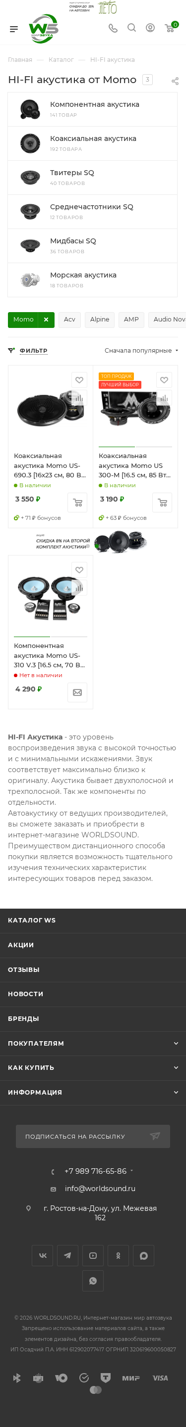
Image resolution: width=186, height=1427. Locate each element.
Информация (35, 1092)
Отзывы (24, 969)
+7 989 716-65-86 (95, 1171)
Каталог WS (32, 920)
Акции (21, 945)
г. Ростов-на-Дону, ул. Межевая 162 (100, 1213)
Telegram (67, 1255)
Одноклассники (118, 1255)
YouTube (93, 1255)
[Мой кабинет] (150, 29)
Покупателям (36, 1043)
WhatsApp (93, 1280)
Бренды (23, 1018)
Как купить (31, 1067)
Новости (26, 994)
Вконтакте (42, 1255)
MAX (143, 1255)
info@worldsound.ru (100, 1188)
